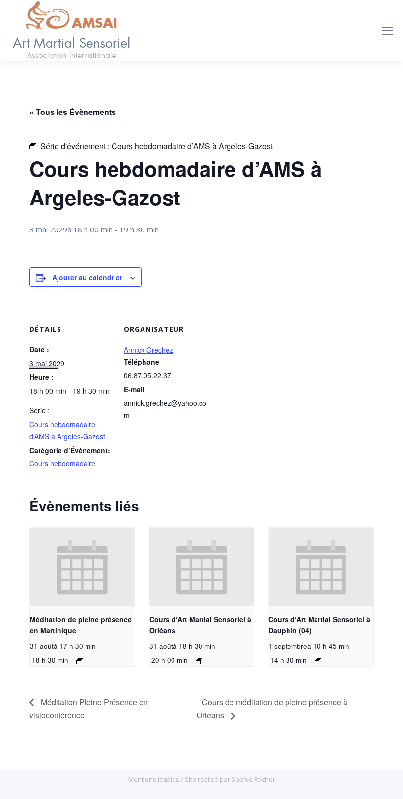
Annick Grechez (148, 350)
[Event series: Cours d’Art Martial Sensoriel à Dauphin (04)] (318, 661)
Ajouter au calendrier (87, 277)
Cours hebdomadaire (62, 463)
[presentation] (82, 567)
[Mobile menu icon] (387, 31)
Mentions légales (154, 779)
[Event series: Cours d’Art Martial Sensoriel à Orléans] (199, 661)
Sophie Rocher (253, 779)
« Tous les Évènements (72, 111)
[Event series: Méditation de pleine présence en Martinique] (79, 661)
